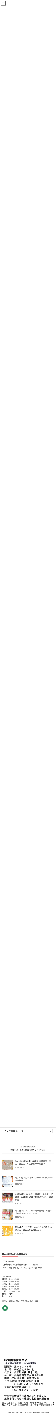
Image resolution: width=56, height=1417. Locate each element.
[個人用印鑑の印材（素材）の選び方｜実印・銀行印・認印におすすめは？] (7, 1165)
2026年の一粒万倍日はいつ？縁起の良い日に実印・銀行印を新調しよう (34, 1228)
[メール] (5, 1308)
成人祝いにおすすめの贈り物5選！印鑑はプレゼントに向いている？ (33, 1212)
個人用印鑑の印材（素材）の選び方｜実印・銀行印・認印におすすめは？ (33, 1162)
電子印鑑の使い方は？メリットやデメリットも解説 (34, 1179)
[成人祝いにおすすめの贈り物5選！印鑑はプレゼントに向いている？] (7, 1214)
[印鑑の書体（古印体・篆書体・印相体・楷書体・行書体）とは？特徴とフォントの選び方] (7, 1198)
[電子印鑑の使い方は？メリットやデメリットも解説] (7, 1181)
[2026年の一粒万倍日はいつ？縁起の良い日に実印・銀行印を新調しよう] (7, 1231)
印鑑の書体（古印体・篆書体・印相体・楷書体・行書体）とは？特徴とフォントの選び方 (34, 1197)
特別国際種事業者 (28, 1146)
